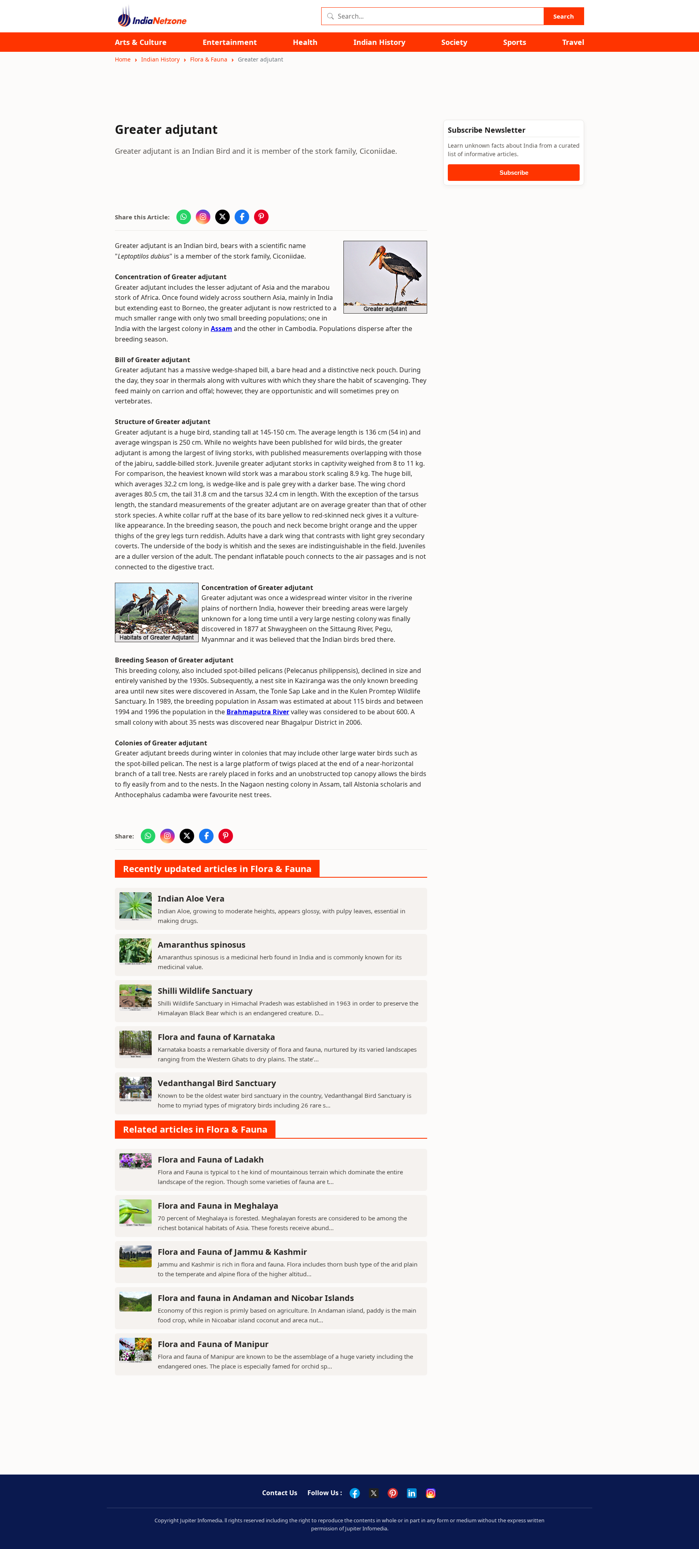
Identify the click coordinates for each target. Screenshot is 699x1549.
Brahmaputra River (258, 711)
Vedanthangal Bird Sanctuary (217, 1083)
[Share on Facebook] (242, 217)
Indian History (379, 42)
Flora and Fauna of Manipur (213, 1344)
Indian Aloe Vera (191, 898)
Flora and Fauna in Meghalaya (218, 1205)
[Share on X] (222, 217)
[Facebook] (354, 1493)
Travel (573, 42)
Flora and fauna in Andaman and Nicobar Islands (256, 1297)
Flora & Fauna (208, 59)
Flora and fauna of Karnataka (216, 1036)
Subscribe (514, 172)
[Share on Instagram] (203, 217)
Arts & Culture (141, 42)
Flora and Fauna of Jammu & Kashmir (232, 1251)
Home (123, 59)
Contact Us (279, 1492)
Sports (514, 42)
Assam (221, 328)
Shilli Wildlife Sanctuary (205, 990)
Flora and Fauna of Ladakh (211, 1159)
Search (563, 16)
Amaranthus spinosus (202, 944)
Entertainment (230, 42)
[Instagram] (430, 1493)
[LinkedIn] (411, 1493)
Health (305, 42)
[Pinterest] (392, 1493)
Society (454, 42)
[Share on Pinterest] (261, 217)
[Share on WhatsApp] (183, 217)
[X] (373, 1493)
